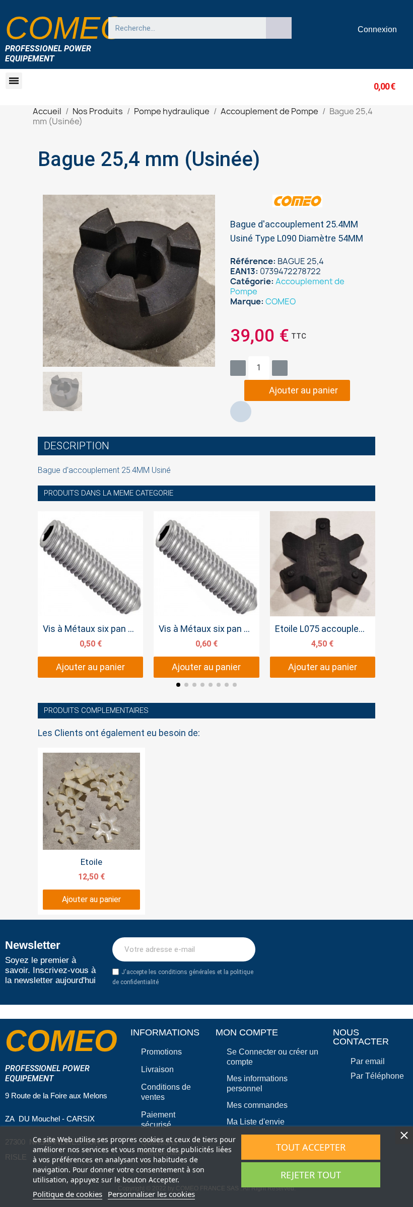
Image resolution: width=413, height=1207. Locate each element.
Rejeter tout (311, 1175)
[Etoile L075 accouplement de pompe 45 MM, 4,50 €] (322, 594)
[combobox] (182, 28)
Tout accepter (311, 1147)
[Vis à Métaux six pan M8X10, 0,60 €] (206, 594)
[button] (14, 80)
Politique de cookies (67, 1194)
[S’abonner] (242, 949)
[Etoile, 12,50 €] (91, 831)
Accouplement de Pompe (287, 286)
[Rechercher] (279, 28)
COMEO (280, 301)
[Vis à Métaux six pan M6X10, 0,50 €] (90, 594)
